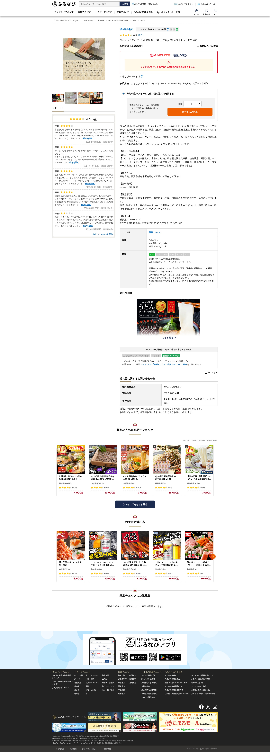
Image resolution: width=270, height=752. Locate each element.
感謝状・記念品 (108, 683)
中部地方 (121, 690)
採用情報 (107, 749)
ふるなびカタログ (185, 4)
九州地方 (132, 683)
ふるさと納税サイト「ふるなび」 (67, 20)
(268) (138, 574)
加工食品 (105, 675)
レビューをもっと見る (103, 234)
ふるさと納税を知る (143, 12)
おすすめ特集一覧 (148, 675)
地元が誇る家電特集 (149, 690)
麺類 (134, 20)
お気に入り (206, 14)
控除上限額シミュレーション (176, 683)
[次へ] (213, 556)
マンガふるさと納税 (198, 686)
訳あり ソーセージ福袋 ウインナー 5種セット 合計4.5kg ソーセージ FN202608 (199, 563)
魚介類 (76, 690)
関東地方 (101, 20)
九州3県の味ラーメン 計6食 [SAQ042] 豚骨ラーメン (70, 477)
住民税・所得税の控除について (176, 694)
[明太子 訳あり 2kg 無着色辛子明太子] (71, 545)
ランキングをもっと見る (135, 504)
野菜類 (76, 694)
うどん (142, 20)
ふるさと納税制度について (175, 686)
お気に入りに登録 (209, 45)
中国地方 (132, 675)
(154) (202, 488)
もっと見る (167, 337)
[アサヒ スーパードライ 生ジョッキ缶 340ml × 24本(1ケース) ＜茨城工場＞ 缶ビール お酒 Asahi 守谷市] (167, 545)
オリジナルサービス (170, 12)
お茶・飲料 (90, 679)
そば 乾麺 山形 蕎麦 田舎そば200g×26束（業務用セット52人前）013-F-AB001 (102, 477)
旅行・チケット (108, 686)
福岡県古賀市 (192, 569)
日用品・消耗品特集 (149, 694)
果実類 (76, 686)
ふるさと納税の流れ (172, 679)
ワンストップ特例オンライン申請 (151, 29)
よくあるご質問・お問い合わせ (146, 4)
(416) (106, 574)
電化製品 (77, 683)
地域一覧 (121, 675)
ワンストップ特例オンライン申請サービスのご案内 (164, 364)
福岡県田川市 (64, 569)
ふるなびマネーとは (130, 76)
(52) (170, 488)
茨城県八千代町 (129, 569)
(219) (138, 488)
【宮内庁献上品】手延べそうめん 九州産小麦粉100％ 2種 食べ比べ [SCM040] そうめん (199, 477)
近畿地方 (121, 694)
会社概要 (61, 749)
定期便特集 (145, 686)
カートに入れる (190, 111)
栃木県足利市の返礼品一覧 (118, 20)
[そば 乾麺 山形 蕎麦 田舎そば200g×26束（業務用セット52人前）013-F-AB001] (103, 459)
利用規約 (73, 749)
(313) (106, 488)
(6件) (141, 35)
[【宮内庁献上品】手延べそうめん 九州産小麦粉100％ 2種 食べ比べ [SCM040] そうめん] (199, 459)
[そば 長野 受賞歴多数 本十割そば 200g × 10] (167, 459)
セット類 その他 (108, 690)
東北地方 (121, 683)
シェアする (213, 372)
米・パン (77, 679)
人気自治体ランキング (60, 688)
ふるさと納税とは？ (172, 675)
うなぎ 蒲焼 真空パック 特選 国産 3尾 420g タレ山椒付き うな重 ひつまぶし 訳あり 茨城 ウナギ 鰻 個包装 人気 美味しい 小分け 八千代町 (135, 563)
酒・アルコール (91, 675)
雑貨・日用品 (91, 690)
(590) (74, 488)
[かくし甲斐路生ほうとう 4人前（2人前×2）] (135, 459)
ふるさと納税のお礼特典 (200, 679)
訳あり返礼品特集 (148, 679)
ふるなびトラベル (208, 4)
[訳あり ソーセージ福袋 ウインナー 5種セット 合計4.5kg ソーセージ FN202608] (199, 545)
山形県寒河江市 (97, 483)
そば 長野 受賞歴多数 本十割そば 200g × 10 (166, 477)
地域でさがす (84, 12)
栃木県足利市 (126, 29)
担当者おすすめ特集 (149, 683)
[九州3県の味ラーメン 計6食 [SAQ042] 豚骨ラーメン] (71, 459)
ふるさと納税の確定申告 (174, 690)
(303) (170, 574)
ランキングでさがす (64, 12)
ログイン (197, 14)
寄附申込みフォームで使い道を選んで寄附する (150, 93)
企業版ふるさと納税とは (200, 690)
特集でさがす (123, 12)
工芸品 (104, 679)
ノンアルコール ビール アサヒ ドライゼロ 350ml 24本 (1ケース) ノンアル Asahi (103, 563)
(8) (201, 574)
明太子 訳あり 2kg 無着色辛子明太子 (70, 563)
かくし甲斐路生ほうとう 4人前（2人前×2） (134, 477)
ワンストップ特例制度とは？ (202, 675)
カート (215, 14)
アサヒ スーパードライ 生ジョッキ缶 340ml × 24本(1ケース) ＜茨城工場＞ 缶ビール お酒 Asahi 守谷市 (166, 563)
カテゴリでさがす (103, 12)
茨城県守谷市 (96, 569)
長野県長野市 (160, 483)
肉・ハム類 (78, 675)
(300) (74, 574)
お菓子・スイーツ (92, 683)
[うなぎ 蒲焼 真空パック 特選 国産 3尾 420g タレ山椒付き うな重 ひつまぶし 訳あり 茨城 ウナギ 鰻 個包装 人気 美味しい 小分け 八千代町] (135, 545)
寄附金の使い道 (197, 683)
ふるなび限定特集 (148, 697)
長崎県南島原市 (65, 483)
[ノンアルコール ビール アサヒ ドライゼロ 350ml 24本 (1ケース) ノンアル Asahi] (103, 545)
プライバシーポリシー (90, 749)
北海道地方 (122, 679)
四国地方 (132, 679)
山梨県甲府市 (128, 483)
